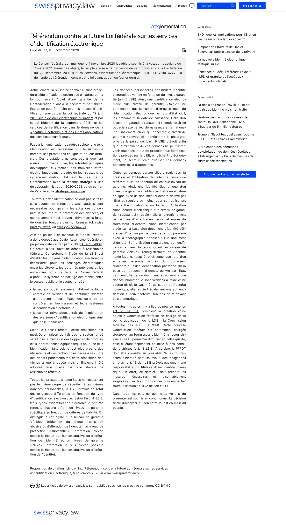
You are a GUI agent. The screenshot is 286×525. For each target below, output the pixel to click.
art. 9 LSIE (156, 141)
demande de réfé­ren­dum (52, 77)
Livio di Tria (38, 50)
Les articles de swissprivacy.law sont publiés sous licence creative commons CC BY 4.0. (105, 485)
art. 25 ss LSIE (126, 311)
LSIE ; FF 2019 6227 (159, 73)
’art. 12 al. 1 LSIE (138, 362)
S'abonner (250, 5)
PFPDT (181, 348)
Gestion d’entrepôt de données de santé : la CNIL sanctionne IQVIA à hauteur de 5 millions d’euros (222, 121)
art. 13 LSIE (143, 348)
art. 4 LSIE (93, 398)
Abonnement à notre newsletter (227, 174)
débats (76, 249)
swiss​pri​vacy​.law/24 (71, 227)
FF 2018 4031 (90, 244)
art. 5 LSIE (127, 99)
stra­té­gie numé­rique (70, 191)
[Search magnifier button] (232, 6)
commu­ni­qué (74, 63)
